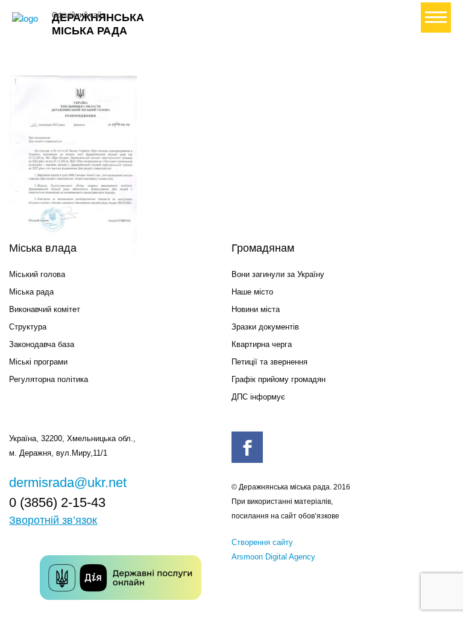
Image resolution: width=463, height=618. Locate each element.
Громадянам (263, 248)
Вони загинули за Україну (278, 274)
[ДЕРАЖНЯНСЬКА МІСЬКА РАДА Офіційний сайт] (27, 18)
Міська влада (43, 248)
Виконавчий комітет (44, 309)
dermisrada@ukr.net (68, 482)
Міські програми (38, 361)
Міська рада (31, 291)
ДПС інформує (258, 396)
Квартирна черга (262, 344)
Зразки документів (265, 326)
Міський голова (37, 274)
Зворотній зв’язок (53, 520)
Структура (27, 326)
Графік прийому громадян (279, 379)
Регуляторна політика (48, 379)
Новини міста (256, 309)
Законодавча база (41, 344)
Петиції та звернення (269, 361)
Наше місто (252, 291)
